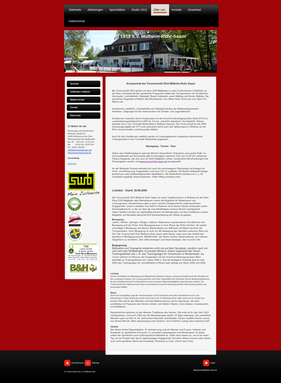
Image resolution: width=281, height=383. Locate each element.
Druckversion (77, 363)
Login (212, 363)
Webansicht (198, 370)
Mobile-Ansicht (210, 370)
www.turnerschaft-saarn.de (79, 153)
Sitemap (95, 363)
